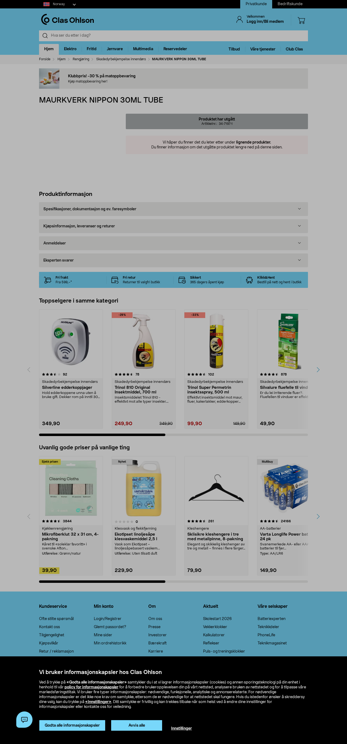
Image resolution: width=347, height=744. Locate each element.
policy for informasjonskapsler (91, 687)
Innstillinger (181, 728)
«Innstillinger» (98, 702)
